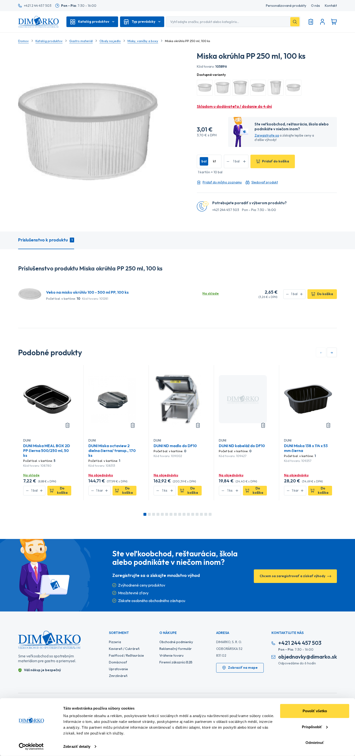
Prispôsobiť (312, 727)
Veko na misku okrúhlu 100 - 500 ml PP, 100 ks (87, 292)
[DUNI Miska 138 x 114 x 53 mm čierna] (308, 399)
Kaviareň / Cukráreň (124, 649)
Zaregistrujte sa (267, 135)
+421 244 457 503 (225, 210)
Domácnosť (118, 662)
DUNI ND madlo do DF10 (175, 445)
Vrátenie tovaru (171, 655)
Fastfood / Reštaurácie (126, 655)
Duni (27, 440)
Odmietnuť (314, 743)
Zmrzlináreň (118, 676)
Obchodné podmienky (176, 642)
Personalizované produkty (286, 6)
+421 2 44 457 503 (37, 5)
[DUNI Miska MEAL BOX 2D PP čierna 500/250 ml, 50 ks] (47, 399)
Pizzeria (115, 642)
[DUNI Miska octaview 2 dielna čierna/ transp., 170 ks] (112, 399)
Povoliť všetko (315, 711)
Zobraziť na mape (243, 667)
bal (203, 161)
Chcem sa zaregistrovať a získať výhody (292, 576)
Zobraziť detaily (76, 746)
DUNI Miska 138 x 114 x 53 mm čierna (306, 448)
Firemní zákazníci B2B (175, 662)
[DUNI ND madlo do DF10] (178, 399)
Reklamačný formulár (175, 649)
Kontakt (331, 6)
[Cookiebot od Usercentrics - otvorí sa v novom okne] (31, 746)
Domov (23, 41)
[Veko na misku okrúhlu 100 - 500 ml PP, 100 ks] (29, 293)
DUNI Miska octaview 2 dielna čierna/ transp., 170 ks (112, 450)
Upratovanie (118, 669)
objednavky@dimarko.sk (307, 657)
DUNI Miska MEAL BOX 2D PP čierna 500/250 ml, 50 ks (46, 450)
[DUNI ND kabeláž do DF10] (243, 399)
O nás (315, 6)
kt (214, 161)
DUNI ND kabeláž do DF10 (242, 445)
